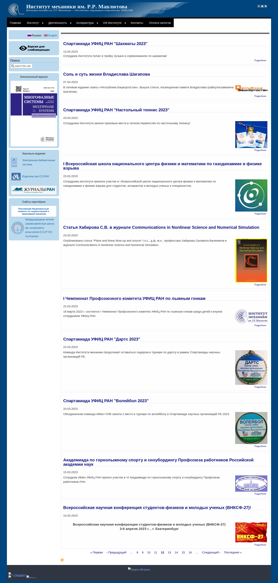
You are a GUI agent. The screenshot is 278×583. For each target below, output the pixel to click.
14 (176, 552)
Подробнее (260, 60)
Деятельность (56, 24)
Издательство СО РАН (35, 176)
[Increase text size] (266, 8)
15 (183, 552)
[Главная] (16, 14)
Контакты (137, 22)
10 (148, 552)
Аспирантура (83, 24)
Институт (31, 24)
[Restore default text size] (262, 8)
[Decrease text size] (258, 8)
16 (190, 552)
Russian (36, 35)
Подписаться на (62, 561)
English (52, 35)
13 (169, 552)
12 (162, 552)
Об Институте (110, 24)
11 (155, 552)
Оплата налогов (160, 22)
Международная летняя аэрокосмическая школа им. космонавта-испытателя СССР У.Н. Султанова (39, 228)
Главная (15, 22)
